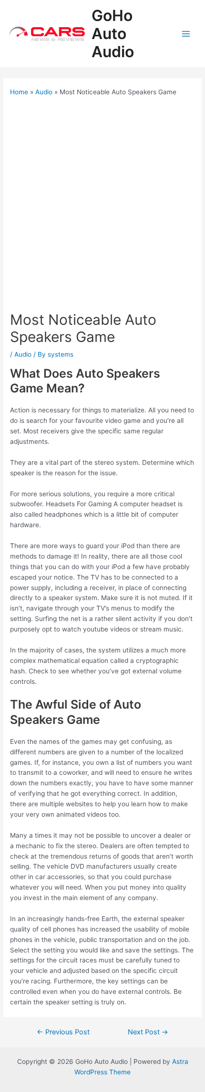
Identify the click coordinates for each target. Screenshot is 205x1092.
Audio (22, 354)
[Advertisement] (102, 203)
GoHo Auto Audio (113, 33)
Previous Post (63, 1032)
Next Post (148, 1032)
